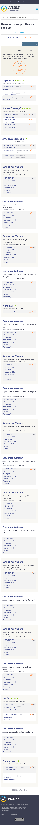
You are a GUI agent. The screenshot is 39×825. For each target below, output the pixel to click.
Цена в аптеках (14, 37)
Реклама (30, 1)
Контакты (20, 1)
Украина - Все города (29, 44)
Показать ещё (19, 789)
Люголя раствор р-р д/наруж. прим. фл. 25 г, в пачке (10, 717)
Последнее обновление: (8, 83)
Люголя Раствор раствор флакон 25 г (10, 769)
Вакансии (26, 1)
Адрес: (5, 170)
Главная (7, 1)
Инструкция (19, 32)
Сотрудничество (13, 1)
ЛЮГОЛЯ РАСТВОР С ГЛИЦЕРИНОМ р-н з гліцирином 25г (10, 127)
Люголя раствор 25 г (10, 312)
